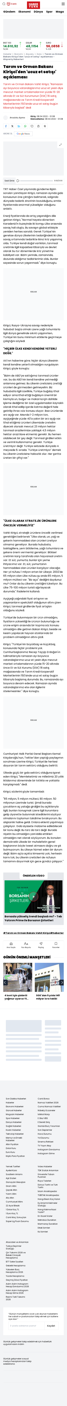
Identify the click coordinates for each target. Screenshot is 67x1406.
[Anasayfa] (11, 1089)
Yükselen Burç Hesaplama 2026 (14, 1270)
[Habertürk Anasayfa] (33, 4)
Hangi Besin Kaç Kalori (49, 1199)
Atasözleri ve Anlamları (17, 1242)
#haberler (57, 933)
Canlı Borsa (43, 1098)
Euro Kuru (10, 1152)
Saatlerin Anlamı (14, 1174)
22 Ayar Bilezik (13, 1205)
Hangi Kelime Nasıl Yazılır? (47, 1211)
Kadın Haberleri (13, 1130)
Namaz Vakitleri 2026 (48, 1102)
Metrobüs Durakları (47, 1220)
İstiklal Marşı (44, 1114)
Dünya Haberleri (13, 1122)
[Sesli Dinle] (18, 181)
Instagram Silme (46, 1153)
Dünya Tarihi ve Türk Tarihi (48, 1186)
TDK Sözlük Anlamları (48, 1170)
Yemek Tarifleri (13, 1166)
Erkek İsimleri (44, 1227)
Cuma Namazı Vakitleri (49, 1106)
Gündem (9, 12)
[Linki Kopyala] (44, 126)
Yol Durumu (43, 1137)
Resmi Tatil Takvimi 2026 (15, 1298)
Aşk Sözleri (11, 1178)
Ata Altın (10, 1197)
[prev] (5, 982)
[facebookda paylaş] (5, 126)
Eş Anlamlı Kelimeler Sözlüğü (47, 1204)
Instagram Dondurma (49, 1149)
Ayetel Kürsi (11, 1170)
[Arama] (4, 4)
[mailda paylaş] (31, 126)
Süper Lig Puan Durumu (17, 1221)
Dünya (38, 12)
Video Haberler (45, 1166)
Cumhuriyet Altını (14, 1201)
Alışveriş (30, 54)
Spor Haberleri (13, 1118)
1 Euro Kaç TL (12, 1213)
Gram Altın (11, 1186)
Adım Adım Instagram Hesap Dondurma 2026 (17, 1285)
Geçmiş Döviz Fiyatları (17, 1280)
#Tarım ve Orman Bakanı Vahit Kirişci (26, 933)
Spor (49, 12)
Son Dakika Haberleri (16, 1098)
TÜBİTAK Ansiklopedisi (48, 1195)
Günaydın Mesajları (15, 1182)
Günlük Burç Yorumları (49, 1126)
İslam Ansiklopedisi (47, 1191)
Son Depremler (45, 1130)
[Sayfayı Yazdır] (38, 126)
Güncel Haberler (14, 1110)
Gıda (39, 54)
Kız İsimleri (43, 1231)
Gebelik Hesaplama (15, 1265)
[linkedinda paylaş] (18, 126)
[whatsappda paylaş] (25, 126)
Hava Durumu (45, 1133)
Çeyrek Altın (11, 1190)
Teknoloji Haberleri (15, 1133)
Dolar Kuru (11, 1148)
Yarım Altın (11, 1193)
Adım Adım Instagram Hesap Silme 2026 (17, 1291)
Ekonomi (25, 12)
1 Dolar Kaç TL (12, 1209)
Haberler (7, 54)
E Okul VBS (43, 1118)
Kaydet (51, 1325)
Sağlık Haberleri (13, 1126)
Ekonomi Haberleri (14, 1106)
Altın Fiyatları (12, 1144)
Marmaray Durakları (48, 1223)
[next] (62, 982)
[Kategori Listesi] (63, 4)
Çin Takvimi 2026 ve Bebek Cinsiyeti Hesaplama (16, 1255)
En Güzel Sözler (45, 1216)
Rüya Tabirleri (44, 1180)
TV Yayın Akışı (44, 1145)
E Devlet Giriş (44, 1122)
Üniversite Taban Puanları (46, 1175)
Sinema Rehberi (45, 1141)
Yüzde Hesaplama (15, 1276)
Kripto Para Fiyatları (15, 1156)
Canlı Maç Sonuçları (16, 1217)
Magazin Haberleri (15, 1114)
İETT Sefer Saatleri (14, 1261)
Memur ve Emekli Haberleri (14, 1139)
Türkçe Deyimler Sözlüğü (13, 1247)
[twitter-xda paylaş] (12, 126)
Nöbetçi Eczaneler (46, 1110)
